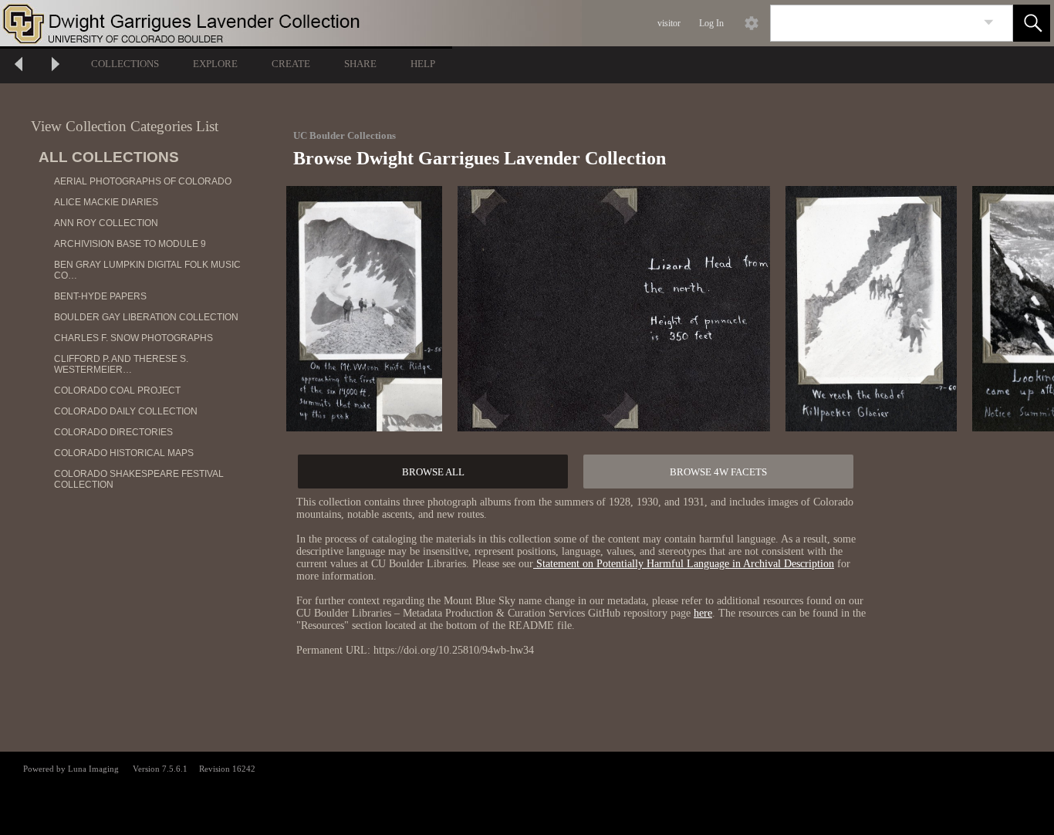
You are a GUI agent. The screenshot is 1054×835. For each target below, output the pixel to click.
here (703, 613)
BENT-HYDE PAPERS (100, 296)
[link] (989, 23)
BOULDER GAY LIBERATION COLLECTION (146, 317)
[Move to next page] (55, 66)
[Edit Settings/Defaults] (751, 23)
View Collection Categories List (124, 126)
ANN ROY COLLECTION (106, 223)
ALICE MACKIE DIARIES (106, 202)
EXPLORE (215, 63)
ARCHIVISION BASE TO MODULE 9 (130, 243)
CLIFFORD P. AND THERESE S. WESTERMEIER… (121, 364)
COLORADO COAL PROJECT (117, 390)
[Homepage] (291, 23)
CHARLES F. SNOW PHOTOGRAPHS (133, 338)
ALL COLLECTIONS (109, 157)
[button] (1031, 23)
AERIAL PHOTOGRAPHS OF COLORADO (142, 181)
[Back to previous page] (18, 66)
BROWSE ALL (433, 472)
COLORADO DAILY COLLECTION (126, 411)
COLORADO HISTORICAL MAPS (124, 453)
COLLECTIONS (125, 63)
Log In (711, 23)
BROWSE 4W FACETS (718, 472)
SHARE (360, 63)
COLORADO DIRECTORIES (113, 432)
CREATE (291, 63)
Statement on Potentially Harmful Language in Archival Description (683, 564)
